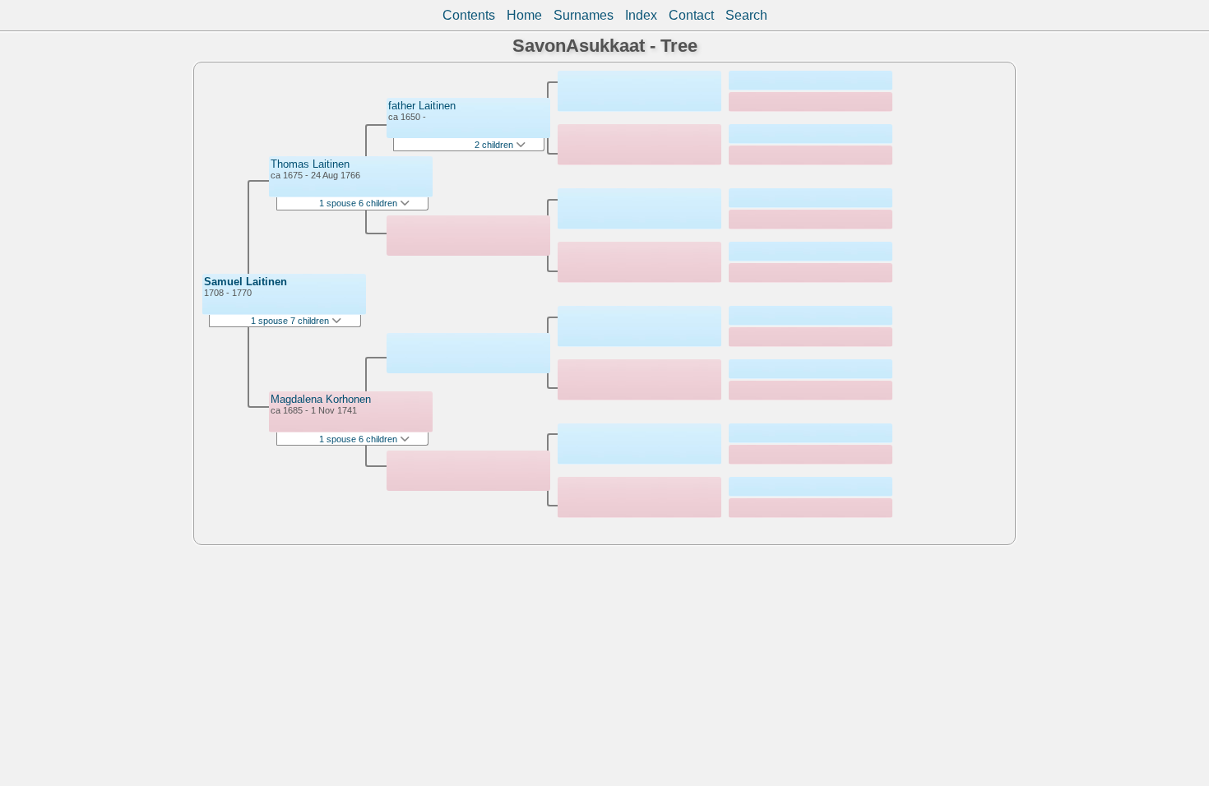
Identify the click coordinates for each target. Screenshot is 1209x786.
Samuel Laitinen (245, 281)
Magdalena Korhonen (321, 399)
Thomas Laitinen (310, 164)
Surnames (584, 15)
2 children (495, 145)
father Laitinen (422, 105)
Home (524, 15)
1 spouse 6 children (359, 203)
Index (641, 15)
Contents (468, 15)
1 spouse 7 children (291, 321)
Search (746, 15)
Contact (691, 15)
